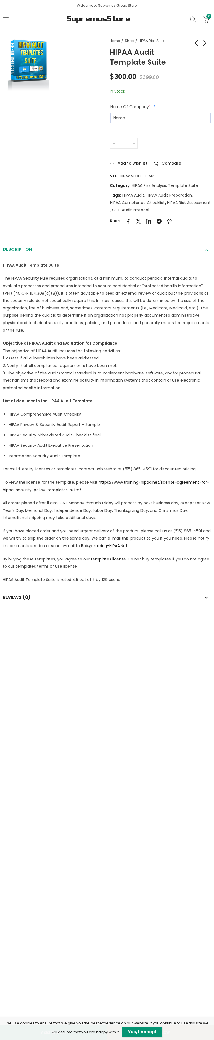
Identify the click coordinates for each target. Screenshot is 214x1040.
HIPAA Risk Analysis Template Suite (150, 40)
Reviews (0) (16, 597)
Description (17, 249)
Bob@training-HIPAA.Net (104, 545)
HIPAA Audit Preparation (169, 195)
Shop (129, 40)
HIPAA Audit (133, 195)
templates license (108, 559)
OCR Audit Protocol (130, 210)
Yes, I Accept (142, 1032)
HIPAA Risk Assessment (189, 202)
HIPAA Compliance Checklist (137, 202)
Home (115, 40)
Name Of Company (140, 107)
